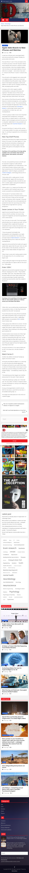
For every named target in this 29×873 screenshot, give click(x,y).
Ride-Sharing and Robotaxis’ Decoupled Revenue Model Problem (14, 690)
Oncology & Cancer (20, 588)
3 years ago (6, 52)
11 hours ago (6, 793)
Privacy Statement (18, 443)
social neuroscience (18, 597)
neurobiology (9, 579)
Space (2, 811)
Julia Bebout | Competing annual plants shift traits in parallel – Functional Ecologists (12, 789)
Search (25, 419)
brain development (19, 545)
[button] (27, 430)
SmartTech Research (17, 123)
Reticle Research (15, 237)
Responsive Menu (26, 1)
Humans (11, 735)
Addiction (5, 540)
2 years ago (6, 693)
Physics (3, 813)
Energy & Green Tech (15, 560)
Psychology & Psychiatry (9, 594)
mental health (8, 575)
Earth (2, 806)
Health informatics (7, 565)
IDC (19, 319)
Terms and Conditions (6, 829)
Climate (4, 762)
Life (2, 804)
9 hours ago (6, 769)
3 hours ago (6, 720)
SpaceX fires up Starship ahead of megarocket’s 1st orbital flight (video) (14, 717)
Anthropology (5, 735)
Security (10, 597)
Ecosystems (5, 784)
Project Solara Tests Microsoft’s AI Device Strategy (12, 624)
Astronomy (4, 713)
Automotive (16, 542)
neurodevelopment (8, 582)
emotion (4, 560)
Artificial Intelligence (7, 542)
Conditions (6, 554)
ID (11, 52)
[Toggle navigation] (7, 20)
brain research (9, 548)
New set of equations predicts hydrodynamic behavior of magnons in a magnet (14, 404)
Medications (14, 572)
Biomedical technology (7, 544)
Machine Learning (11, 567)
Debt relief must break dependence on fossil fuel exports (14, 411)
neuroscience (9, 585)
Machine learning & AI (10, 570)
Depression (14, 554)
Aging (10, 540)
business (22, 548)
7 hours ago (6, 747)
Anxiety (18, 540)
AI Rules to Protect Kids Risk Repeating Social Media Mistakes (14, 646)
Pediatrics (5, 592)
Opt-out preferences (10, 443)
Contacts (3, 821)
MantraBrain (14, 871)
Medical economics (6, 572)
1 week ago (5, 627)
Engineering (6, 563)
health (21, 563)
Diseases (23, 557)
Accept (14, 441)
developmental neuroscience (11, 557)
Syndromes (10, 599)
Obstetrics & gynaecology (8, 588)
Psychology (14, 591)
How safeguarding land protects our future (12, 526)
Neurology (18, 582)
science (5, 597)
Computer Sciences (21, 551)
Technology (5, 45)
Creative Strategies (6, 172)
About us (3, 823)
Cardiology (5, 552)
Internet (4, 567)
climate (12, 552)
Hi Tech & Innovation (17, 565)
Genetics (14, 563)
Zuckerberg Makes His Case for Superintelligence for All (12, 669)
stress (4, 599)
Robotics (19, 594)
